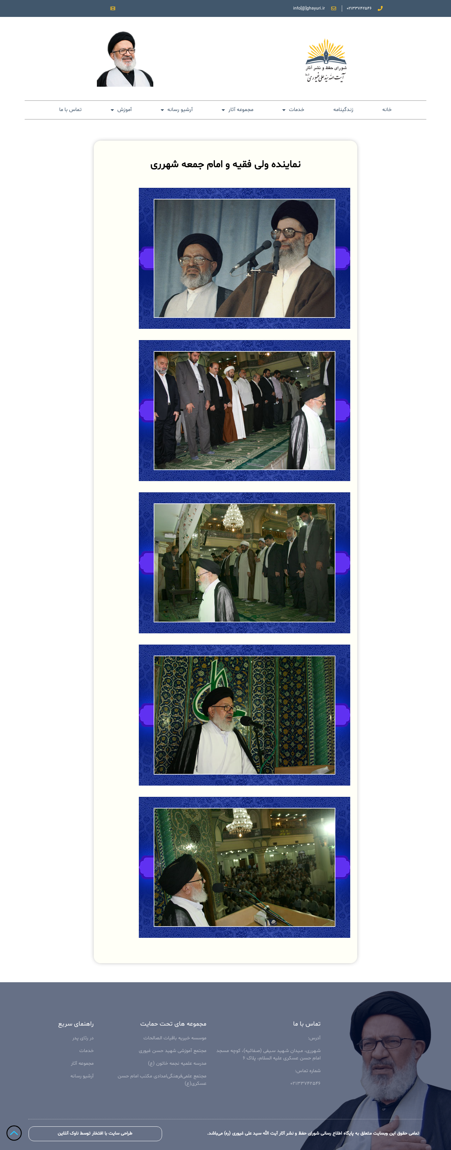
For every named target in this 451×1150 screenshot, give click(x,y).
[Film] (113, 8)
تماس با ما (70, 109)
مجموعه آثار (240, 109)
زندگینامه (343, 109)
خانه (387, 109)
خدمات (296, 109)
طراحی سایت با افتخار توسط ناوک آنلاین (95, 1133)
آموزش (124, 109)
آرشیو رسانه (180, 109)
